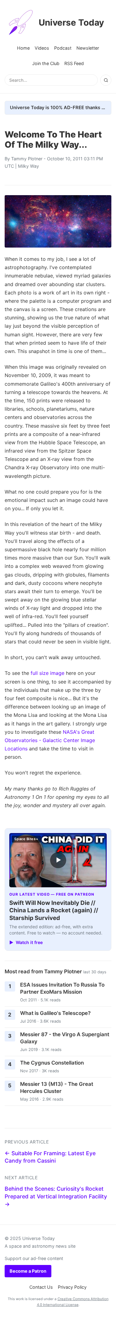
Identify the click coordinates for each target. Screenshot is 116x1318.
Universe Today (71, 22)
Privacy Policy (72, 1287)
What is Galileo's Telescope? (55, 1013)
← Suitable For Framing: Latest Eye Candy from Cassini (50, 1157)
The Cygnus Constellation (52, 1063)
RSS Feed (74, 63)
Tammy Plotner (26, 158)
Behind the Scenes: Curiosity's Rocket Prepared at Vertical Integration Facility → (56, 1196)
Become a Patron (28, 1271)
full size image (47, 673)
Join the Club (45, 63)
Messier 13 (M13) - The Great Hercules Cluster (56, 1087)
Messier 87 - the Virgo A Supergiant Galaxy (64, 1038)
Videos (42, 48)
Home (23, 48)
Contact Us (41, 1287)
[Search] (105, 80)
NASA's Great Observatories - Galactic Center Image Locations (50, 740)
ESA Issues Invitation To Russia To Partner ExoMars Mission (62, 988)
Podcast (62, 48)
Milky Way (28, 166)
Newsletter (87, 48)
